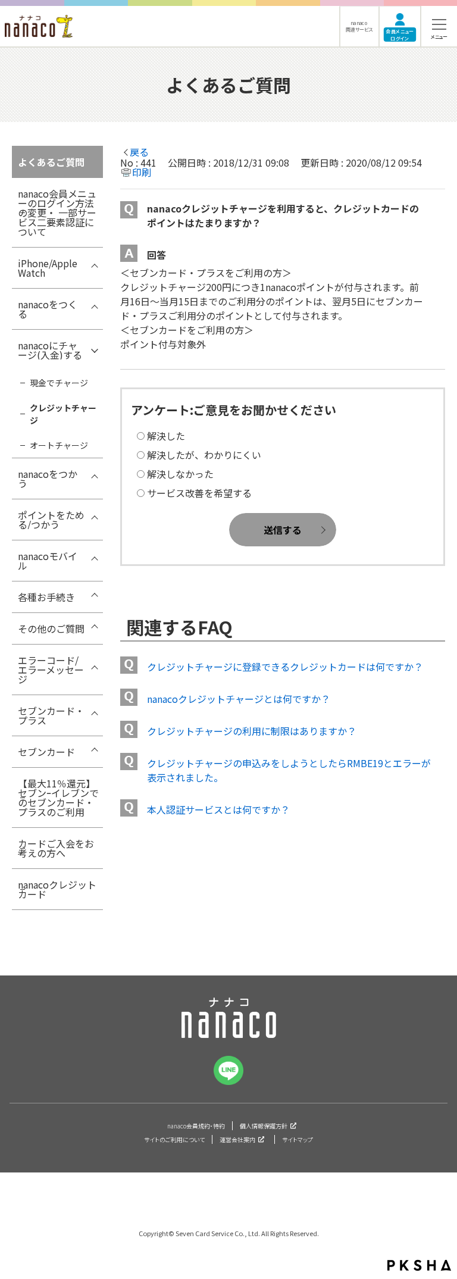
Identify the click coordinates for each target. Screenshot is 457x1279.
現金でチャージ (59, 383)
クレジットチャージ (63, 414)
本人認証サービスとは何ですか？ (218, 809)
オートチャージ (59, 445)
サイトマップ (297, 1139)
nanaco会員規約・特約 (196, 1125)
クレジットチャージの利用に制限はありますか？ (251, 731)
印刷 (141, 172)
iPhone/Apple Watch (47, 267)
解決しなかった (180, 474)
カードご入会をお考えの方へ (56, 848)
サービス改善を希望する (199, 493)
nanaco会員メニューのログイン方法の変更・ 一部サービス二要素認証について (57, 212)
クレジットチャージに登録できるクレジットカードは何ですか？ (285, 666)
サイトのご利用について (174, 1139)
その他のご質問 (51, 628)
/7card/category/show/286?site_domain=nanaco (94, 631)
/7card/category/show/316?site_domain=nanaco (94, 663)
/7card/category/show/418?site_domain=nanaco (94, 266)
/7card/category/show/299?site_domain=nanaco (94, 518)
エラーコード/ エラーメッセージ (51, 669)
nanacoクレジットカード (57, 889)
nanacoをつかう (47, 478)
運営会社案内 (237, 1139)
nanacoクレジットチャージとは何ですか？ (238, 699)
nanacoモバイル (47, 560)
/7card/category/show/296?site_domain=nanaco (94, 476)
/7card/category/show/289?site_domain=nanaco (94, 307)
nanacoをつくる (47, 308)
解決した (166, 436)
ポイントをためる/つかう (51, 519)
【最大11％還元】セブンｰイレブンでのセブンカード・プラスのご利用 (58, 797)
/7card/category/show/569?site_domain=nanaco (94, 713)
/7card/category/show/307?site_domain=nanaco (94, 600)
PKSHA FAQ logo (419, 1265)
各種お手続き (46, 597)
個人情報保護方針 (263, 1125)
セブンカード (46, 751)
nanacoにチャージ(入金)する (50, 349)
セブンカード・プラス (51, 715)
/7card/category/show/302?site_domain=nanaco (94, 559)
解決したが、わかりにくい (204, 455)
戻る (139, 152)
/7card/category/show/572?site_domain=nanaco (94, 754)
